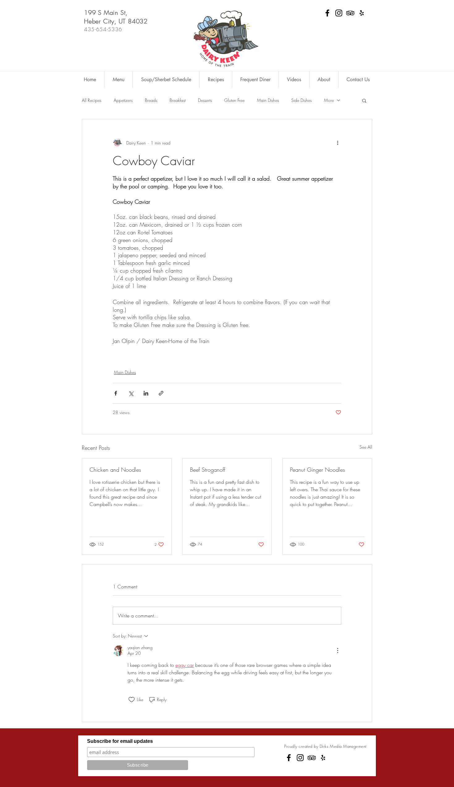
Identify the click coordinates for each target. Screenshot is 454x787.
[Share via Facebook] (116, 393)
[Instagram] (338, 13)
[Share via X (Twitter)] (131, 393)
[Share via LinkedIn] (146, 393)
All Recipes (91, 100)
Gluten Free (234, 100)
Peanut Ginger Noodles (317, 469)
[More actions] (337, 142)
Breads (151, 100)
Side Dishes (301, 100)
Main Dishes (268, 100)
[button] (364, 100)
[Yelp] (361, 13)
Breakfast (178, 100)
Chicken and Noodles (115, 469)
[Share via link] (161, 393)
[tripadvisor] (350, 13)
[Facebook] (327, 13)
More (329, 100)
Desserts (205, 100)
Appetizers (123, 100)
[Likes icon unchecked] (132, 699)
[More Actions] (337, 650)
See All (365, 447)
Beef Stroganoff (207, 469)
